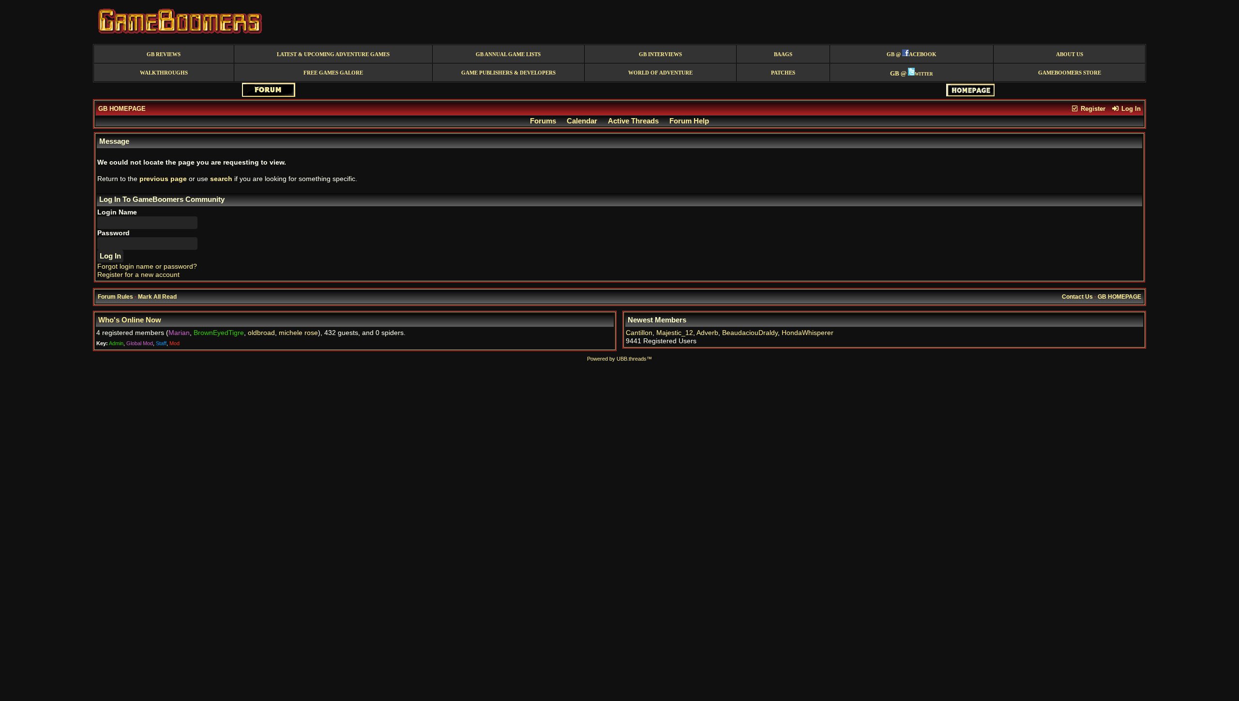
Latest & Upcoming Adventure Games (333, 54)
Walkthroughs (164, 73)
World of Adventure (660, 73)
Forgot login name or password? (147, 266)
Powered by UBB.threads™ (619, 359)
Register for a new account (138, 274)
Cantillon (639, 332)
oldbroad (261, 332)
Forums (543, 121)
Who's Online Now (129, 320)
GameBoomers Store (1069, 73)
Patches (783, 73)
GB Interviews (660, 54)
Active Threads (633, 121)
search (221, 179)
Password (113, 233)
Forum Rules (115, 296)
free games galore (333, 73)
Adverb (707, 332)
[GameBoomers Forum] (268, 94)
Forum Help (689, 121)
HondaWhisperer (807, 332)
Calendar (582, 121)
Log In (1130, 108)
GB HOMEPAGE (122, 108)
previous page (163, 179)
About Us (1069, 54)
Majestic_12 (674, 332)
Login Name (117, 212)
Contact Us (1077, 296)
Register (1092, 108)
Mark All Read (157, 296)
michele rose (298, 332)
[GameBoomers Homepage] (970, 94)
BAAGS (783, 54)
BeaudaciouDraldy (750, 332)
